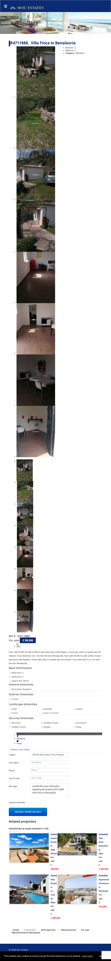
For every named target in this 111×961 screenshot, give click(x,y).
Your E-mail (14, 778)
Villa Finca (79, 53)
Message (13, 786)
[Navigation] (5, 6)
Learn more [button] (87, 956)
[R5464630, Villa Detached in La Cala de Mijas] (29, 889)
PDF (19, 646)
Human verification (17, 802)
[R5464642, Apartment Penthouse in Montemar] (77, 889)
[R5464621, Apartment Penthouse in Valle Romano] (29, 848)
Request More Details (28, 811)
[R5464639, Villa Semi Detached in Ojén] (77, 844)
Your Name (14, 763)
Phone (11, 770)
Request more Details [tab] (20, 749)
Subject (12, 755)
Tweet (19, 743)
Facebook (21, 738)
